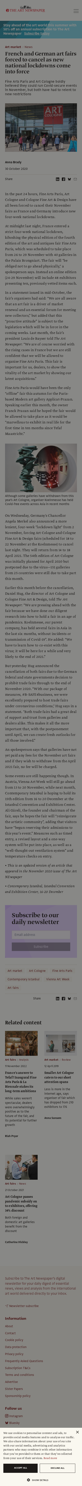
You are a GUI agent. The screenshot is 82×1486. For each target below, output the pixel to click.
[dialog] (41, 1457)
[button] (39, 1480)
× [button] (77, 1432)
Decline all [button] (58, 1468)
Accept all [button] (20, 1467)
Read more (50, 1458)
